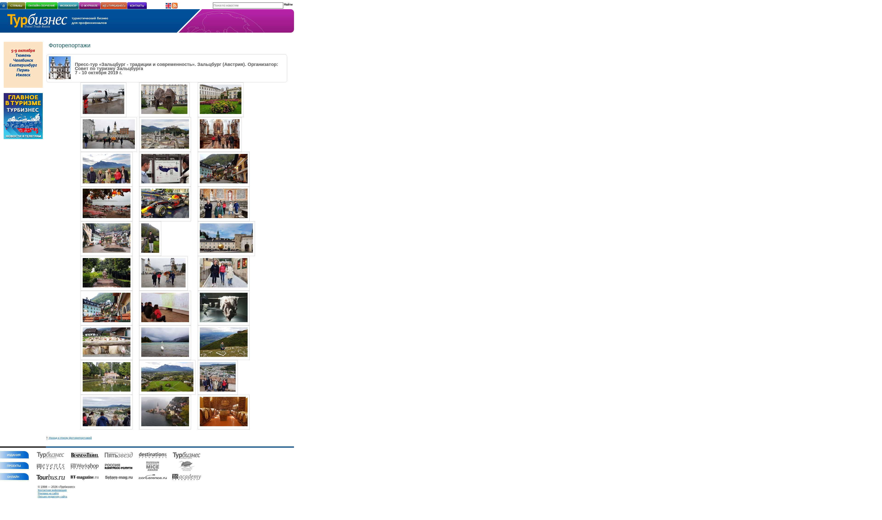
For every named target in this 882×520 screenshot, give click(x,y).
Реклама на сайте (48, 493)
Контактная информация (52, 490)
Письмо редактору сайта (52, 496)
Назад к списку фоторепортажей (70, 438)
